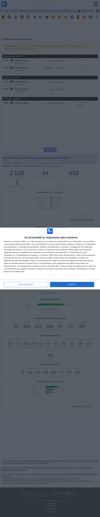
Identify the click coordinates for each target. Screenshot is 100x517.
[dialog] (50, 258)
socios (28, 241)
